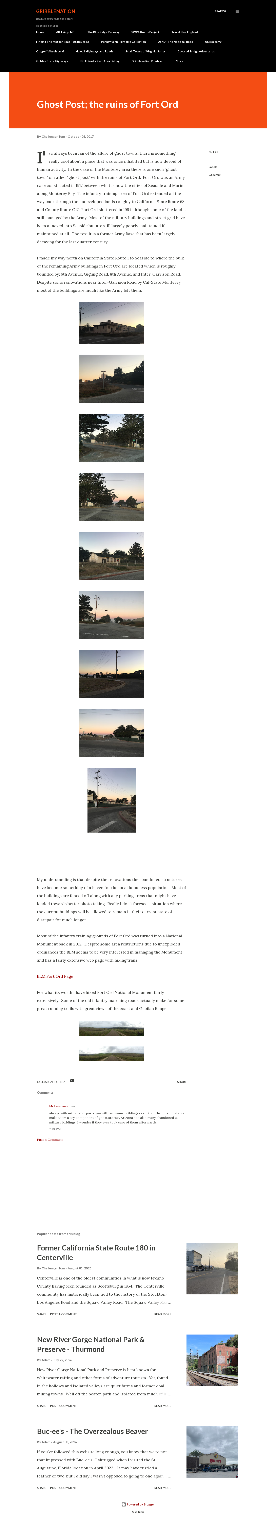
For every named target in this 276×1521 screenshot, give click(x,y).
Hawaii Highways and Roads (94, 51)
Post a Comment (50, 1140)
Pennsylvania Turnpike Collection (123, 41)
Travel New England (184, 32)
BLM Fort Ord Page (55, 976)
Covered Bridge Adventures (196, 51)
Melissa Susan (60, 1106)
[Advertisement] (105, 1181)
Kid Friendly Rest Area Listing (100, 61)
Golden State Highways (52, 61)
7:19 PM (55, 1129)
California (214, 174)
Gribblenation (55, 11)
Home (40, 32)
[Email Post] (71, 1082)
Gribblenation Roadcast (148, 61)
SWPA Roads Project (145, 32)
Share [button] (213, 152)
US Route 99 (213, 41)
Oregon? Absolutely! (50, 51)
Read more (162, 1314)
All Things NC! (65, 32)
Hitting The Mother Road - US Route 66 (62, 41)
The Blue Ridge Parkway (103, 32)
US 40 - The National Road (175, 41)
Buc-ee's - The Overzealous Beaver (92, 1431)
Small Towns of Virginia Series (145, 51)
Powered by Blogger (140, 1504)
